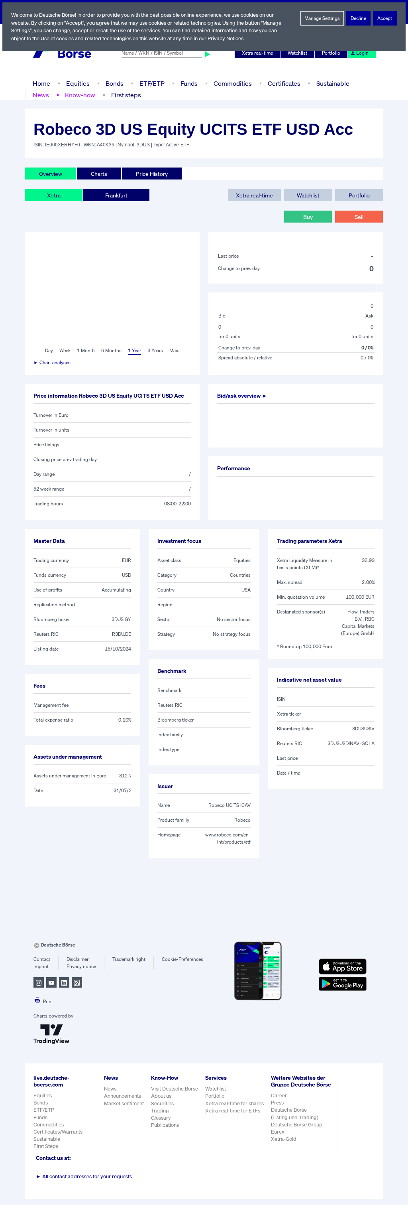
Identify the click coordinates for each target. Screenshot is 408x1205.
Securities (162, 1103)
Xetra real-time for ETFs (232, 1110)
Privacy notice (81, 966)
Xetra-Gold (283, 1139)
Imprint (41, 966)
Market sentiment (124, 1103)
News (41, 95)
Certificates (284, 83)
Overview (50, 173)
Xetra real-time (257, 53)
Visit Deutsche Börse (174, 1088)
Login (362, 53)
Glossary (161, 1117)
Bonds (115, 83)
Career (279, 1095)
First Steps (45, 1146)
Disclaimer (77, 959)
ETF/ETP (152, 83)
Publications (165, 1125)
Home (41, 83)
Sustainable (332, 83)
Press (277, 1102)
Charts (99, 173)
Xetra (54, 195)
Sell (359, 217)
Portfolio (331, 53)
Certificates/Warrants (57, 1131)
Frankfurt (116, 195)
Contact (41, 959)
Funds (189, 83)
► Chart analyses (52, 362)
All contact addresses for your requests (84, 1176)
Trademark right (128, 959)
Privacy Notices (225, 38)
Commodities (233, 83)
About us (161, 1096)
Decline (358, 18)
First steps (126, 95)
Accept (384, 18)
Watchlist (297, 53)
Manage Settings (322, 18)
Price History (152, 173)
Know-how (80, 95)
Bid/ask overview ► (242, 395)
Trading (160, 1110)
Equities (78, 83)
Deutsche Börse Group (296, 1124)
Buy (308, 217)
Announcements (122, 1096)
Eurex (277, 1131)
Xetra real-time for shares (234, 1103)
